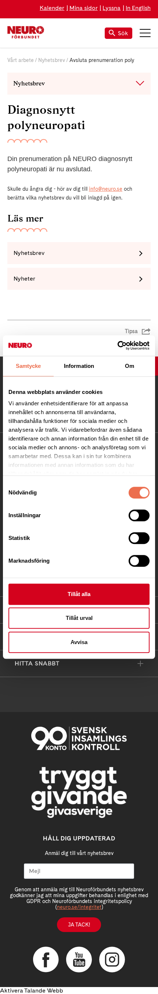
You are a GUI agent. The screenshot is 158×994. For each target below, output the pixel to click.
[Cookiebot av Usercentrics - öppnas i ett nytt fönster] (117, 345)
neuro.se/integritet (79, 907)
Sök (123, 33)
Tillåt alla (79, 594)
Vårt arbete (20, 60)
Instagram (112, 959)
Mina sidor (83, 7)
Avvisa (79, 642)
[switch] (139, 515)
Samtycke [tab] (28, 366)
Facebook (46, 959)
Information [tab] (79, 366)
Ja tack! (79, 925)
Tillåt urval (79, 618)
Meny (145, 33)
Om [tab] (129, 366)
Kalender (52, 7)
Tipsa (131, 331)
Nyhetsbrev (51, 60)
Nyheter (24, 278)
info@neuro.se (105, 189)
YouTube (79, 959)
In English (138, 7)
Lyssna (112, 7)
